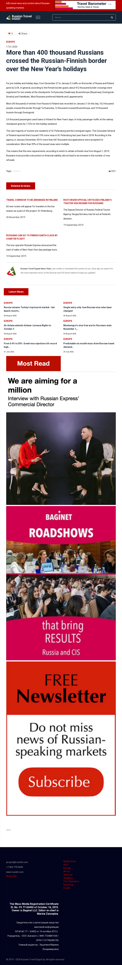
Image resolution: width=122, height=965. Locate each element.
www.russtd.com (15, 872)
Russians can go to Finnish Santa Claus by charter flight (32, 237)
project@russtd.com (17, 862)
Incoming (68, 884)
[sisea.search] (112, 17)
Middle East (69, 861)
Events (66, 888)
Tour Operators (71, 881)
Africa (66, 871)
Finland (16, 171)
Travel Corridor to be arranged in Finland (32, 200)
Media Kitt (11, 876)
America (67, 874)
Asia (65, 864)
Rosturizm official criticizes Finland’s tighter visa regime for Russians (87, 202)
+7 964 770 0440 (14, 867)
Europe (10, 42)
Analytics (68, 878)
